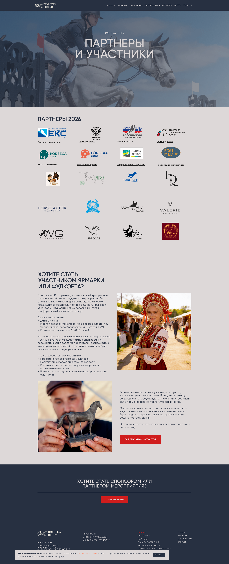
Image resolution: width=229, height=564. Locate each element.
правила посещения (148, 542)
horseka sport (45, 542)
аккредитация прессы (149, 546)
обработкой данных (88, 553)
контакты (187, 5)
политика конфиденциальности (154, 549)
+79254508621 (101, 537)
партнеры (143, 539)
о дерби (111, 5)
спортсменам (151, 5)
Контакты (183, 542)
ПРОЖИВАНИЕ (137, 5)
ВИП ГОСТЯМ (167, 5)
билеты (177, 5)
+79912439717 (104, 540)
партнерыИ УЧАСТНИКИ (114, 48)
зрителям (122, 5)
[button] (140, 439)
